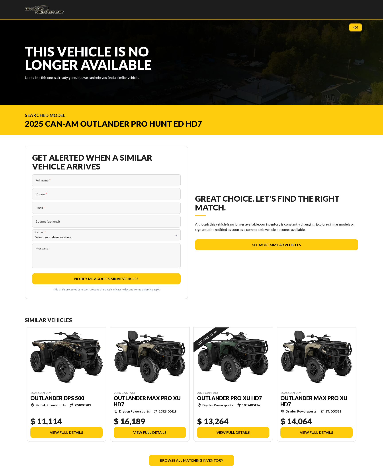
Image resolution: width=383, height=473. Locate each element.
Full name (43, 180)
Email (40, 208)
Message (42, 248)
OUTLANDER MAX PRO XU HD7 (147, 401)
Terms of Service (143, 289)
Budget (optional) (48, 221)
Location (40, 232)
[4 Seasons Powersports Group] (44, 10)
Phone (41, 194)
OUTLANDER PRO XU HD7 (229, 398)
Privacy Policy (121, 289)
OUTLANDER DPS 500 (57, 398)
